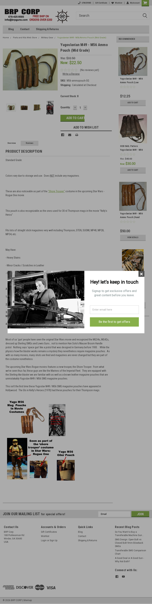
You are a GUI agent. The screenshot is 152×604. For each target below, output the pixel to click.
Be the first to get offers (114, 322)
